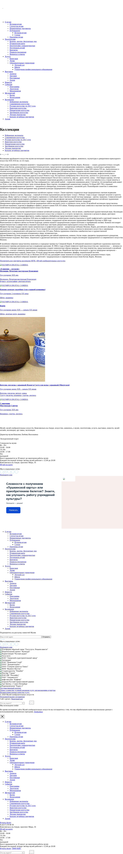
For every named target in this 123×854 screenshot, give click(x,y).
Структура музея (16, 26)
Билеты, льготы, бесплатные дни (23, 41)
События (8, 84)
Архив (12, 80)
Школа (17, 67)
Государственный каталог (10, 688)
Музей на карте (6, 465)
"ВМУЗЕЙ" (16, 848)
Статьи (17, 35)
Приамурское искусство (19, 110)
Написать (13, 510)
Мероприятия (15, 91)
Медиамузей (10, 93)
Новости (8, 82)
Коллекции (9, 100)
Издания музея (20, 33)
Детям (12, 61)
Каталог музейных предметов (22, 117)
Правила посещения (18, 52)
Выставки (9, 72)
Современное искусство (19, 104)
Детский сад (19, 65)
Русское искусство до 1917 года (23, 106)
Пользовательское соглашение (12, 697)
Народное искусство (18, 108)
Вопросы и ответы (17, 54)
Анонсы (13, 74)
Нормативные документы (20, 28)
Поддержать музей (17, 48)
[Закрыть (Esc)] (31, 702)
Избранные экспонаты (19, 102)
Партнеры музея (16, 37)
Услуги (8, 56)
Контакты (14, 50)
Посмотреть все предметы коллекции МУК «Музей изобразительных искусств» (33, 261)
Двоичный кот (17, 699)
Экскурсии (14, 89)
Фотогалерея (15, 97)
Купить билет (5, 823)
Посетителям (10, 39)
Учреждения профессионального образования (33, 69)
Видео (12, 95)
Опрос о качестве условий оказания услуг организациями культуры (27, 690)
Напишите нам (6, 475)
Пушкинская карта (17, 43)
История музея (16, 24)
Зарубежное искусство (19, 112)
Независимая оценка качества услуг (15, 692)
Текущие (13, 76)
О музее (8, 22)
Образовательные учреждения (22, 63)
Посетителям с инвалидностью (22, 46)
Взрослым (14, 59)
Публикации (15, 31)
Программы (14, 87)
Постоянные (15, 78)
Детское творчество (18, 115)
